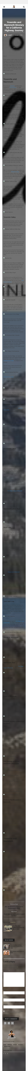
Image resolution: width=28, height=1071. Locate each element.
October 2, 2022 (18, 35)
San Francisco (12, 87)
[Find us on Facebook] (3, 1053)
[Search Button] (24, 7)
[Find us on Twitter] (7, 1053)
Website (5, 1004)
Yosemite (12, 85)
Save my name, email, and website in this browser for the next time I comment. (14, 1012)
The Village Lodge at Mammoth (14, 490)
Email (5, 997)
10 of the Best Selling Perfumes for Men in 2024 (18, 927)
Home (4, 1044)
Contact (15, 1044)
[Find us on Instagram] (5, 1053)
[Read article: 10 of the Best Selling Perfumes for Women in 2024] (6, 946)
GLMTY (10, 35)
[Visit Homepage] (14, 6)
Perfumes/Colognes (11, 926)
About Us (10, 1044)
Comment (6, 970)
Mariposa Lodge (15, 171)
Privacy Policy (7, 1046)
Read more (10, 940)
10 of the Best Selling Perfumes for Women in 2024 (16, 947)
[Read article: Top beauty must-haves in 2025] (6, 953)
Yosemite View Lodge (8, 360)
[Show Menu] (4, 7)
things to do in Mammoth (14, 572)
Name (5, 990)
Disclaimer (20, 1044)
